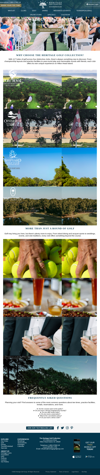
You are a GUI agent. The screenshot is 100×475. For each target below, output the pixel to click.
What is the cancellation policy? (51, 416)
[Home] (50, 4)
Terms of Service (64, 471)
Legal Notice (75, 471)
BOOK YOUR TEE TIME (10, 5)
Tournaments (22, 443)
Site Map (84, 471)
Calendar (65, 15)
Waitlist (11, 10)
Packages (21, 444)
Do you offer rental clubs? (51, 412)
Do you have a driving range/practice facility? (50, 410)
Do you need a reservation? (50, 414)
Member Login (93, 4)
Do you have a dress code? (50, 417)
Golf (34, 10)
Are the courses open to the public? (51, 409)
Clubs (23, 10)
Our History (5, 462)
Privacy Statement (51, 471)
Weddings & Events (62, 10)
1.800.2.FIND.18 (15, 2)
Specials (51, 15)
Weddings (21, 441)
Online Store (36, 15)
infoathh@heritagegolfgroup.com (52, 449)
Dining (45, 10)
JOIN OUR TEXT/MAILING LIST (40, 428)
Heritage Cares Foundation (6, 454)
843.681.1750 (52, 447)
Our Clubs (4, 441)
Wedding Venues (50, 30)
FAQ (2, 456)
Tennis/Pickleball (84, 10)
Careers (4, 460)
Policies (4, 458)
